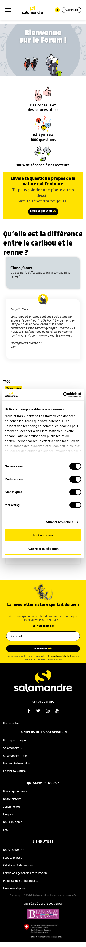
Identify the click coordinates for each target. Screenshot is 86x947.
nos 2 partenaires (30, 416)
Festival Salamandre (16, 763)
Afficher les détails (59, 522)
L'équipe (8, 814)
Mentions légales (14, 888)
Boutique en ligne (14, 740)
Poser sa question (41, 211)
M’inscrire (40, 648)
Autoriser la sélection (43, 549)
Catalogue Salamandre (18, 865)
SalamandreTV (12, 748)
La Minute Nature (14, 771)
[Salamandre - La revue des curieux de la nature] (32, 10)
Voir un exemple (43, 626)
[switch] (75, 479)
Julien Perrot (11, 807)
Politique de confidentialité (20, 881)
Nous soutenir (12, 822)
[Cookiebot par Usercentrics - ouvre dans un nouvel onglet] (63, 395)
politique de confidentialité (60, 656)
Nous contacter (13, 723)
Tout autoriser (43, 535)
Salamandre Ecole (15, 756)
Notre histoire (12, 799)
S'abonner (71, 10)
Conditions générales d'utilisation (25, 873)
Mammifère (13, 388)
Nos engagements (15, 791)
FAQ (5, 830)
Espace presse (12, 857)
